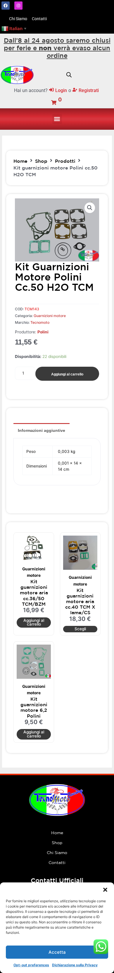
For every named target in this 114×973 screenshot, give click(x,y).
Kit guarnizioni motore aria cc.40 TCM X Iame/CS (80, 601)
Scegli (80, 628)
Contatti (57, 862)
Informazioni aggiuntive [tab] (41, 430)
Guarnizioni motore (50, 316)
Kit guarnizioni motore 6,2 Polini (33, 707)
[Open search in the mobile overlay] (69, 74)
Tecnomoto (39, 322)
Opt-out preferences (31, 965)
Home (20, 161)
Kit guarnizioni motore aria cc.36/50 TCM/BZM (34, 593)
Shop (41, 161)
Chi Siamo (57, 852)
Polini (43, 332)
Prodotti (65, 161)
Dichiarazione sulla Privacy (75, 965)
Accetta (57, 952)
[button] (105, 890)
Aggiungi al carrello (67, 374)
